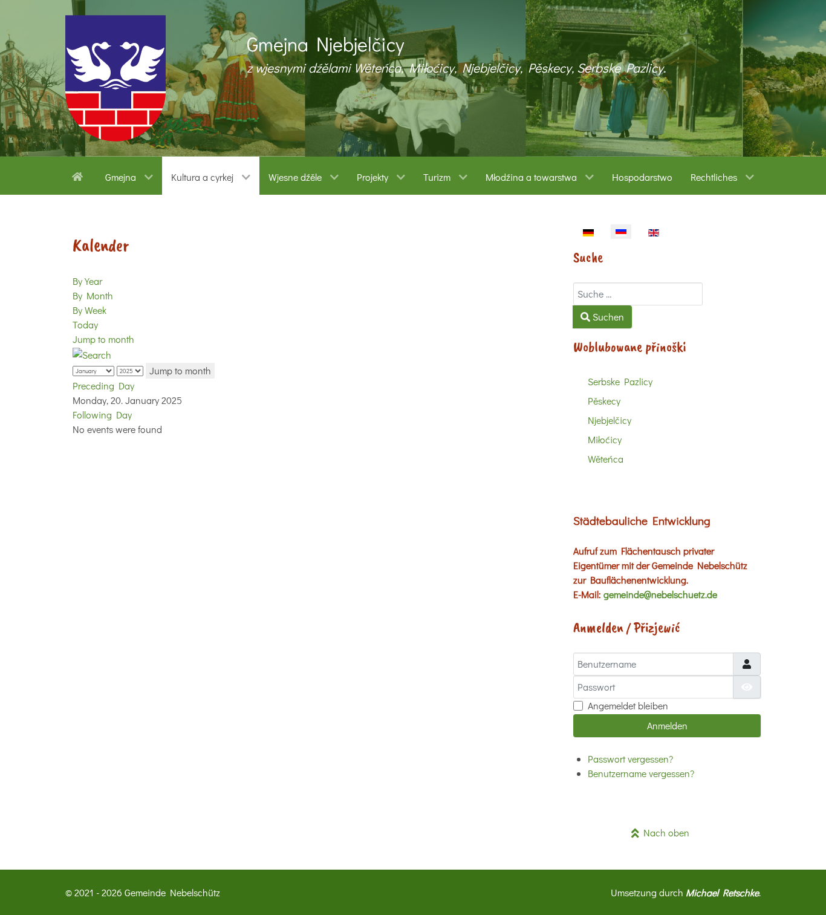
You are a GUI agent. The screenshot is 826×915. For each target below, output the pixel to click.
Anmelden (667, 725)
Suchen (607, 316)
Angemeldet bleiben (628, 705)
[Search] (92, 353)
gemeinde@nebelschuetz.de (660, 594)
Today (85, 324)
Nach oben (664, 832)
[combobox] (638, 293)
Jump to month (103, 339)
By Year (87, 281)
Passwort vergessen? (630, 758)
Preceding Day (103, 385)
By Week (89, 310)
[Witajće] (79, 175)
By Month (93, 295)
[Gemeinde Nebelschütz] (115, 78)
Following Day (102, 414)
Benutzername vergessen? (641, 773)
